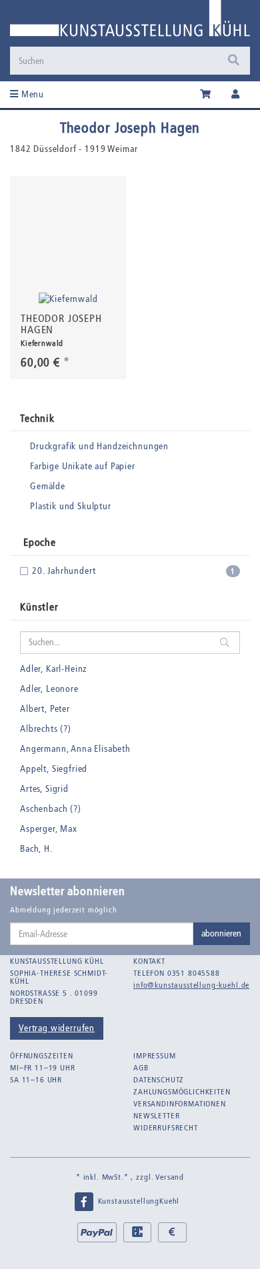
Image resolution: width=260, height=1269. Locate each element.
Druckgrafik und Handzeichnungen (99, 446)
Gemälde (47, 486)
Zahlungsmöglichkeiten (182, 1092)
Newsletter (156, 1116)
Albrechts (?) (45, 728)
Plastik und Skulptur (70, 506)
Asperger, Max (48, 828)
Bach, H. (36, 848)
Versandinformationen (179, 1104)
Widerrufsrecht (165, 1128)
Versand (169, 1177)
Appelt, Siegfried (53, 768)
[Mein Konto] (235, 94)
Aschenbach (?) (50, 808)
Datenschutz (158, 1080)
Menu (31, 94)
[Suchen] (233, 61)
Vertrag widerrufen (57, 1028)
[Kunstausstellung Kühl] (130, 23)
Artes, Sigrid (44, 788)
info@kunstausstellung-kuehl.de (191, 985)
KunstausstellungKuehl (137, 1201)
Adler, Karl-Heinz (53, 668)
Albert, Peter (45, 708)
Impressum (154, 1056)
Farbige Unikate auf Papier (82, 466)
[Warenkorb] (205, 94)
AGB (141, 1068)
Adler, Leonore (49, 688)
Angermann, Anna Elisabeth (75, 748)
